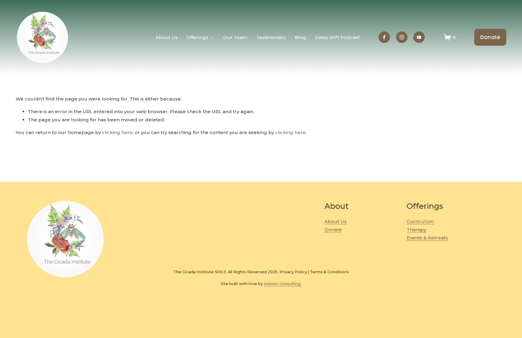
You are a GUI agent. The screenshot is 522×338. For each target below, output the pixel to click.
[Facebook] (384, 37)
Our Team (235, 37)
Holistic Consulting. (282, 283)
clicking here (117, 132)
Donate (490, 37)
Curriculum (420, 221)
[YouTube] (419, 37)
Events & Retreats (427, 238)
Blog (300, 37)
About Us (167, 37)
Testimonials (271, 37)
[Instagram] (402, 37)
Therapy (416, 229)
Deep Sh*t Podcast (337, 37)
